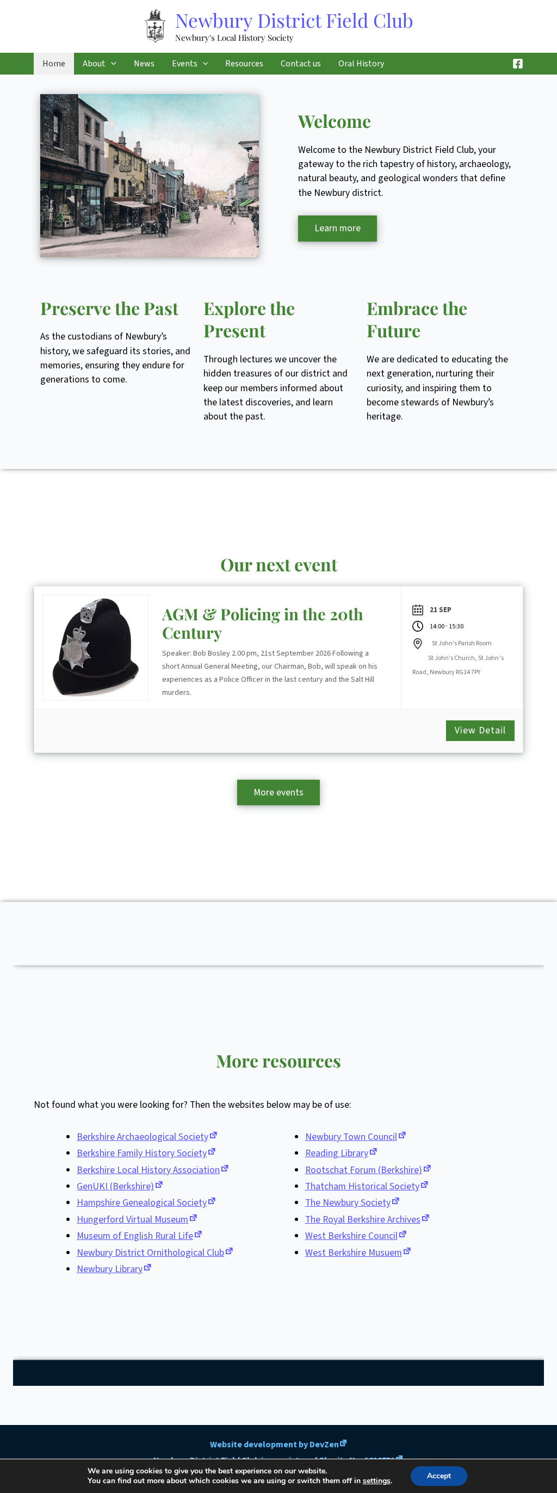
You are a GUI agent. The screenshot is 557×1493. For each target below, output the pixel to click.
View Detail (480, 730)
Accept (439, 1476)
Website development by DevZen (274, 1445)
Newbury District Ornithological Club (150, 1253)
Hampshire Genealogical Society (142, 1203)
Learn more (337, 228)
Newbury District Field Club (294, 20)
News (144, 64)
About (94, 64)
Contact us (301, 64)
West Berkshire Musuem (353, 1253)
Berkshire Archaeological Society (142, 1137)
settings (377, 1481)
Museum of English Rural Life (135, 1236)
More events (278, 792)
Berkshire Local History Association (148, 1170)
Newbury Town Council (351, 1137)
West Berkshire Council (351, 1236)
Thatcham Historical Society (362, 1186)
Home (53, 64)
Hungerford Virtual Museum (132, 1219)
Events (184, 64)
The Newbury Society (348, 1203)
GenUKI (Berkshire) (115, 1186)
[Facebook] (517, 63)
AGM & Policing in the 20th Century (262, 623)
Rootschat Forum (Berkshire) (363, 1170)
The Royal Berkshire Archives (362, 1219)
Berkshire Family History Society (142, 1153)
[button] (111, 64)
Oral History (361, 64)
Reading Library (336, 1153)
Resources (244, 64)
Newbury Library (110, 1269)
